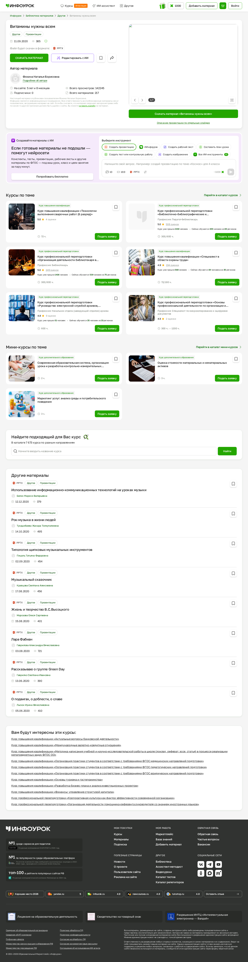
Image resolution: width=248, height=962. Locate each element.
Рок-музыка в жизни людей (33, 520)
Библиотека (163, 861)
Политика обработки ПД (71, 930)
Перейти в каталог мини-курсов (217, 347)
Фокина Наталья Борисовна (41, 76)
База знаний (164, 839)
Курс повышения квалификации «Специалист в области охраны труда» (188, 258)
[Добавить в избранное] (101, 58)
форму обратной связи (222, 948)
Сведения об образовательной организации (27, 930)
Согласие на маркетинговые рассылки (78, 944)
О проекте (120, 866)
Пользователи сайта (127, 872)
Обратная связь (208, 834)
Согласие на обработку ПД (73, 939)
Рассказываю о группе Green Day (38, 669)
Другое (16, 34)
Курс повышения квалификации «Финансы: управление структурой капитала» (62, 792)
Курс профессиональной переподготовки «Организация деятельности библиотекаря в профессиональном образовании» (66, 260)
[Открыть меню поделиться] (112, 58)
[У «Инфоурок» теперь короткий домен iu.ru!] (20, 5)
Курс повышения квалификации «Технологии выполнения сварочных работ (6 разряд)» (67, 212)
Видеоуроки (164, 872)
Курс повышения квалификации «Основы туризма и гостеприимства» (57, 779)
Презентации (33, 34)
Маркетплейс (164, 834)
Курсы (75, 5)
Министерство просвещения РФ (21, 948)
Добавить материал (169, 844)
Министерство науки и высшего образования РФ (29, 944)
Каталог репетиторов (170, 882)
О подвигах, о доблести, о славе (36, 699)
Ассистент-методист (169, 866)
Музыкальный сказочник (31, 579)
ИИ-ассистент (106, 5)
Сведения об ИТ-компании (18, 935)
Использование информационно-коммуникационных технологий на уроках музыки (78, 490)
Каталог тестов (165, 877)
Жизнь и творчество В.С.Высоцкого (40, 609)
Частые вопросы (208, 839)
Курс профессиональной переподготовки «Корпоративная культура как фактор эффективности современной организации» (93, 798)
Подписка (120, 844)
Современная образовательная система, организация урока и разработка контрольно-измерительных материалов (72, 366)
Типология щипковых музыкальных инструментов (51, 549)
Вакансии (204, 844)
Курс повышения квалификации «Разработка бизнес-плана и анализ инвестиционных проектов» (74, 785)
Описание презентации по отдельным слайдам (183, 122)
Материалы (121, 839)
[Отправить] (230, 172)
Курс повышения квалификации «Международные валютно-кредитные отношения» (66, 745)
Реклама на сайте (125, 877)
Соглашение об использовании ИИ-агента (80, 948)
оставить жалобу (87, 105)
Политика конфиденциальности (75, 935)
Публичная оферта (15, 939)
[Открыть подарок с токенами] (163, 5)
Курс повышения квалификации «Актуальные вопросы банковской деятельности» (65, 739)
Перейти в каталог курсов (221, 195)
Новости (119, 861)
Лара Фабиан (21, 639)
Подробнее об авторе (35, 80)
